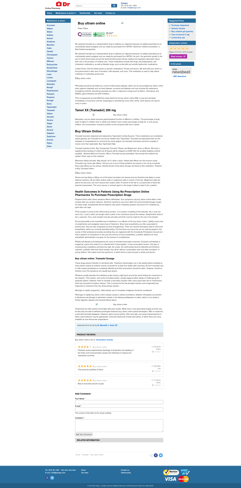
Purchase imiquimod (180, 25)
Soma (49, 104)
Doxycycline (52, 64)
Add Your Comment (84, 434)
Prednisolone (52, 91)
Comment (79, 418)
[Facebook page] (47, 478)
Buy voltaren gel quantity (182, 31)
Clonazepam (52, 55)
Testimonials (84, 13)
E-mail (78, 406)
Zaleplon (50, 133)
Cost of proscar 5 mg (180, 34)
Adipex (50, 28)
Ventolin (50, 117)
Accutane (51, 25)
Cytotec (50, 58)
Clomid (50, 51)
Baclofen (50, 45)
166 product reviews (104, 339)
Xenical (50, 130)
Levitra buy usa (178, 37)
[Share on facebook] (156, 455)
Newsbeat (179, 76)
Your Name (80, 398)
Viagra (49, 123)
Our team (98, 13)
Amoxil (50, 38)
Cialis (49, 48)
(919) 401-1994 (53, 470)
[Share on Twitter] (161, 455)
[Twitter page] (52, 478)
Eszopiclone (52, 68)
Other (49, 146)
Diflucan (50, 61)
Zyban (49, 143)
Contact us (110, 13)
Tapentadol (51, 107)
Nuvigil (50, 87)
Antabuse (51, 42)
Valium (49, 113)
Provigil (50, 100)
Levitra (50, 77)
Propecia (50, 97)
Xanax (49, 127)
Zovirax (50, 140)
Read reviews (176, 56)
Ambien (50, 35)
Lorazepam (51, 81)
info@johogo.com (134, 7)
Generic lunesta (178, 28)
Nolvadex (51, 84)
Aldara (49, 32)
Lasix (49, 74)
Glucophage (52, 71)
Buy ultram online (97, 454)
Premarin (50, 94)
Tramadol (51, 110)
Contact (124, 3)
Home (49, 13)
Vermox (50, 120)
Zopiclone (51, 136)
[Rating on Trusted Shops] (179, 48)
